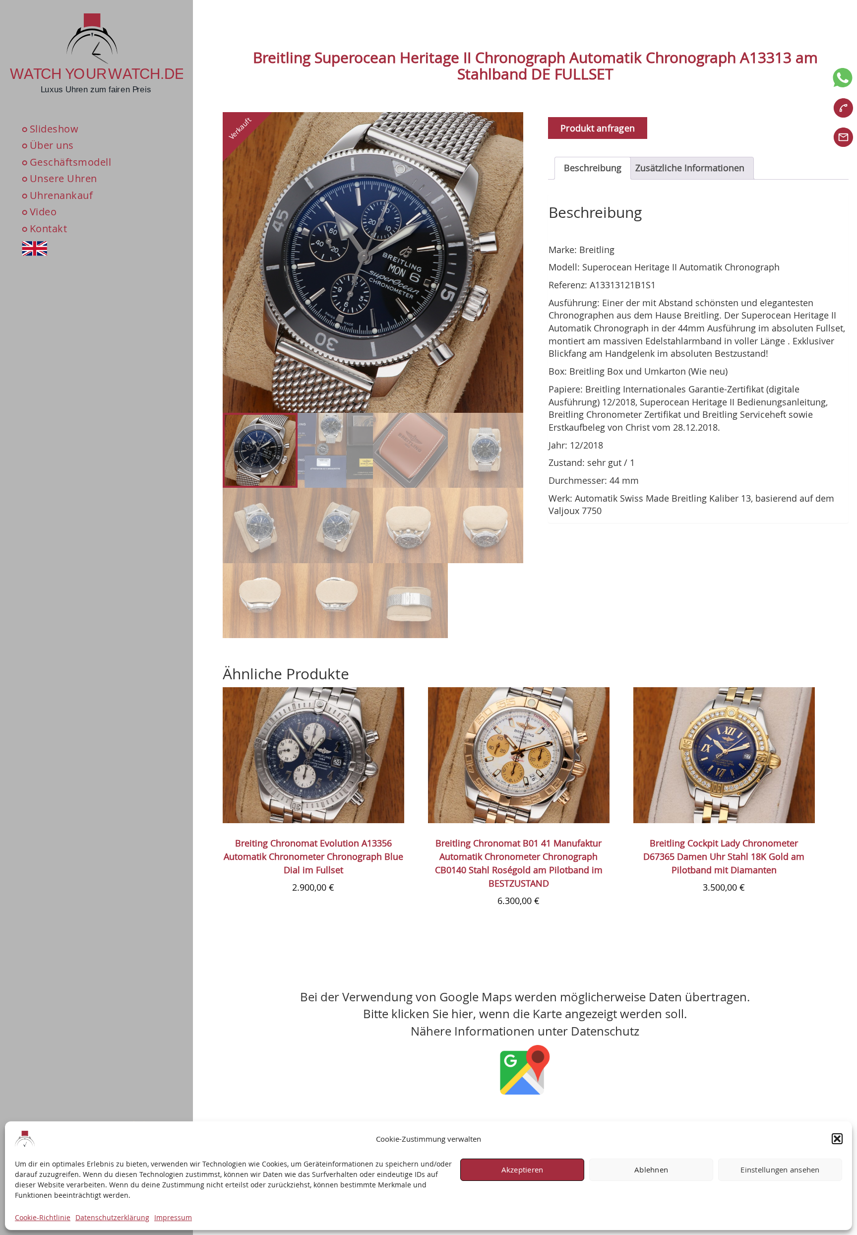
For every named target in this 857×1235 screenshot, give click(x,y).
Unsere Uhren (63, 179)
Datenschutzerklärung (112, 1217)
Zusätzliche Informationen (689, 168)
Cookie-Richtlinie (42, 1217)
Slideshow (54, 128)
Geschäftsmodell (71, 162)
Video (43, 212)
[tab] (592, 168)
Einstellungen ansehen (779, 1170)
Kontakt (48, 228)
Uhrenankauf (61, 195)
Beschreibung (592, 168)
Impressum (173, 1217)
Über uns (52, 145)
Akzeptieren (522, 1170)
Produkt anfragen (597, 128)
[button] (837, 1139)
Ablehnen (651, 1170)
